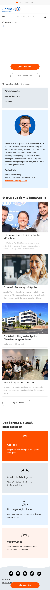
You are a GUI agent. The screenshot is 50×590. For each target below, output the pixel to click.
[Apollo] (11, 9)
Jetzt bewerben (25, 66)
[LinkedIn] (39, 574)
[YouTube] (25, 574)
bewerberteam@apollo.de (16, 181)
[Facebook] (11, 574)
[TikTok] (32, 574)
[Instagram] (18, 574)
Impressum (7, 583)
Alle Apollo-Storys (16, 403)
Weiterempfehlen (25, 76)
